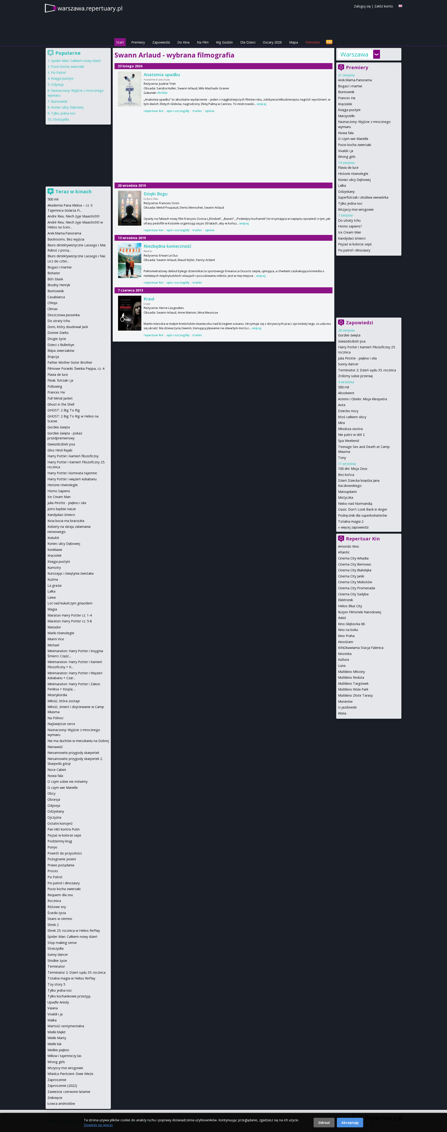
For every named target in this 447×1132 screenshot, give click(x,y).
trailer (197, 111)
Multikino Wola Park (353, 689)
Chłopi (52, 303)
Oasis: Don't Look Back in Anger (362, 509)
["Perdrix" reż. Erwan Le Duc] (129, 260)
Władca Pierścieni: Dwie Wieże (70, 1073)
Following (54, 386)
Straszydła (61, 119)
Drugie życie (56, 338)
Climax (52, 309)
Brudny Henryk (58, 285)
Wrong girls (347, 156)
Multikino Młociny (351, 671)
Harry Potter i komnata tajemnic (72, 473)
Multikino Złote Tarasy (355, 695)
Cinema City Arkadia (353, 558)
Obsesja (53, 799)
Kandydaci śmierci (352, 238)
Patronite (312, 42)
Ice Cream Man (349, 232)
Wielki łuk (54, 1044)
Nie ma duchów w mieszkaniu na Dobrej (78, 741)
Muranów (345, 701)
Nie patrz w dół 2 (351, 434)
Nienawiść (55, 747)
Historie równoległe (353, 173)
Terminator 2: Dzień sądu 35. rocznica (367, 370)
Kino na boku (348, 629)
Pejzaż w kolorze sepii (355, 244)
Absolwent (346, 393)
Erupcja (53, 356)
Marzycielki (346, 116)
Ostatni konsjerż (60, 823)
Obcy (51, 793)
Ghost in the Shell (60, 404)
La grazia (54, 585)
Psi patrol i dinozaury (354, 250)
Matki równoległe (60, 633)
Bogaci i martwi (350, 86)
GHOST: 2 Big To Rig (63, 410)
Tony (342, 457)
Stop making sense (62, 942)
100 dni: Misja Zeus (352, 468)
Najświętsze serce (61, 724)
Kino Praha (346, 636)
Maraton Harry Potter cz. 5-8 (69, 621)
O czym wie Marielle (353, 138)
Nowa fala (346, 133)
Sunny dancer (348, 364)
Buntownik (346, 92)
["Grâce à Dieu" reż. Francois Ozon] (129, 208)
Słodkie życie (57, 960)
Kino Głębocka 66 (351, 624)
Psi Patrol (58, 72)
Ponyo (52, 847)
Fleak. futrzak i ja (60, 380)
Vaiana (52, 1008)
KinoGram (345, 642)
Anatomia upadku (162, 74)
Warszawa (354, 54)
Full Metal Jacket (60, 398)
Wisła (342, 713)
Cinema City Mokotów (355, 582)
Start (120, 42)
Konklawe (54, 549)
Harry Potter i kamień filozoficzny (72, 456)
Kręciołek (345, 104)
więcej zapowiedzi (355, 527)
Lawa (51, 597)
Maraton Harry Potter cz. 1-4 (69, 615)
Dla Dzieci (247, 42)
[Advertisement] (223, 148)
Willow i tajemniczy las (64, 1056)
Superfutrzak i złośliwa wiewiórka (363, 197)
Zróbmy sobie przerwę (355, 376)
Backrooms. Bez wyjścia (65, 239)
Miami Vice (55, 639)
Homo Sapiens (58, 491)
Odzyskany (346, 191)
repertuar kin (153, 111)
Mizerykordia (57, 695)
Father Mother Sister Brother (69, 362)
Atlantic (344, 552)
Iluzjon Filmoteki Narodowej (359, 612)
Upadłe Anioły (58, 1002)
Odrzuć (324, 1122)
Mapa (293, 42)
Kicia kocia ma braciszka (65, 521)
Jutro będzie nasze (61, 509)
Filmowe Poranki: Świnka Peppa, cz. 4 (75, 368)
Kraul (149, 299)
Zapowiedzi (161, 42)
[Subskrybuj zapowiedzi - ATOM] (329, 42)
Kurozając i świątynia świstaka (70, 573)
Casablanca (56, 297)
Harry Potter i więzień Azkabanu (72, 479)
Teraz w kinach (73, 191)
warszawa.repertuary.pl (90, 8)
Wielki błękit (56, 1032)
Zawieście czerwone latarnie (68, 1091)
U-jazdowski (347, 707)
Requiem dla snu (60, 895)
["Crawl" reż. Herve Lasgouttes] (129, 313)
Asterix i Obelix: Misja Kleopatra (362, 399)
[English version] (400, 6)
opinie (209, 111)
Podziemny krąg (59, 841)
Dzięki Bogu (155, 194)
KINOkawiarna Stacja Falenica (360, 647)
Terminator (56, 966)
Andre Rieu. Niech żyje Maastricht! (73, 216)
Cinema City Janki (351, 576)
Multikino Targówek (353, 683)
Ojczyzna (54, 817)
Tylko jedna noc (350, 203)
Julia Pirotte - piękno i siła (357, 358)
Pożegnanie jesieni (61, 859)
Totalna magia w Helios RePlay (71, 978)
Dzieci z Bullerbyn (60, 344)
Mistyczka (345, 497)
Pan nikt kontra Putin (63, 829)
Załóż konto (383, 6)
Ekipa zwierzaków (60, 350)
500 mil (343, 387)
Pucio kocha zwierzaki (354, 144)
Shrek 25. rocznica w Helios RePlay (73, 930)
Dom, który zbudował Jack (67, 327)
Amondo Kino (348, 546)
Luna (341, 665)
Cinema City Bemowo (354, 564)
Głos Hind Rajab (59, 450)
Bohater (53, 273)
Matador (54, 627)
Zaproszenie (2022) (62, 1085)
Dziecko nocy (348, 411)
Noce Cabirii (56, 769)
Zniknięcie (54, 1097)
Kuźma (52, 579)
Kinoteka (345, 653)
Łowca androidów (61, 1103)
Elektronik (345, 600)
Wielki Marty (56, 1038)
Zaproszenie (56, 1080)
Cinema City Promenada (356, 588)
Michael (53, 645)
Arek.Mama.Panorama (355, 80)
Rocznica (54, 900)
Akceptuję (350, 1122)
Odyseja (57, 84)
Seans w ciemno (59, 918)
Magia (52, 609)
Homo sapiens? (350, 226)
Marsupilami (347, 491)
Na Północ (55, 718)
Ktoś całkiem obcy (352, 417)
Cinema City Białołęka (354, 570)
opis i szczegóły (178, 111)
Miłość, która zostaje (63, 701)
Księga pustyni (349, 110)
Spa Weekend (348, 440)
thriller (162, 93)
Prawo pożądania (60, 865)
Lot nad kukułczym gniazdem (69, 603)
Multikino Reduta (351, 677)
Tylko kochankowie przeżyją (68, 996)
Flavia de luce (348, 167)
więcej (261, 104)
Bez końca (346, 474)
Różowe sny (56, 907)
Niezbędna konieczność (167, 246)
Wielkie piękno (58, 1050)
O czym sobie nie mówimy (67, 781)
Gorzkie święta (349, 335)
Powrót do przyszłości (64, 853)
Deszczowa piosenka (63, 315)
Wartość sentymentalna (65, 1026)
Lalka (342, 185)
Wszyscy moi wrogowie (356, 209)
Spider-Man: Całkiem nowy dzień (76, 60)
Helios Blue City (350, 606)
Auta (341, 405)
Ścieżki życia (56, 913)
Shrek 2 (53, 924)
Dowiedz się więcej (98, 1125)
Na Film (203, 42)
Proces (52, 871)
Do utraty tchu (349, 220)
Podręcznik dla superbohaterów (362, 515)
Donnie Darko (58, 332)
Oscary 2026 (272, 42)
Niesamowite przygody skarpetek (73, 752)
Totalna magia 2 (350, 521)
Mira (341, 422)
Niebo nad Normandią (355, 503)
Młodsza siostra (350, 429)
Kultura (343, 659)
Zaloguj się (362, 6)
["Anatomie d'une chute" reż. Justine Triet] (129, 88)
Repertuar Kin (363, 538)
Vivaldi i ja (345, 151)
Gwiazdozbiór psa (352, 341)
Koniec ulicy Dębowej (354, 179)
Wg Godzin (224, 42)
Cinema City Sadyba (353, 594)
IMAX (342, 618)
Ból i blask (55, 279)
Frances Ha (346, 98)
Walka (52, 1020)
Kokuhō (53, 537)
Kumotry (54, 567)
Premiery (138, 42)
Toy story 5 (56, 984)
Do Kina (183, 42)
